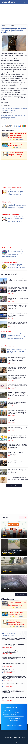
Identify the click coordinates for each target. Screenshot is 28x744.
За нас (6, 733)
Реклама (13, 733)
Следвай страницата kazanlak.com (14, 719)
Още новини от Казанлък (14, 485)
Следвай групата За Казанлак (14, 725)
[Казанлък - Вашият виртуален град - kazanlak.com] (8, 2)
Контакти (20, 733)
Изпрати (23, 517)
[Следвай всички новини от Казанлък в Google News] (14, 125)
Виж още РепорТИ (21, 594)
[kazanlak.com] (19, 737)
